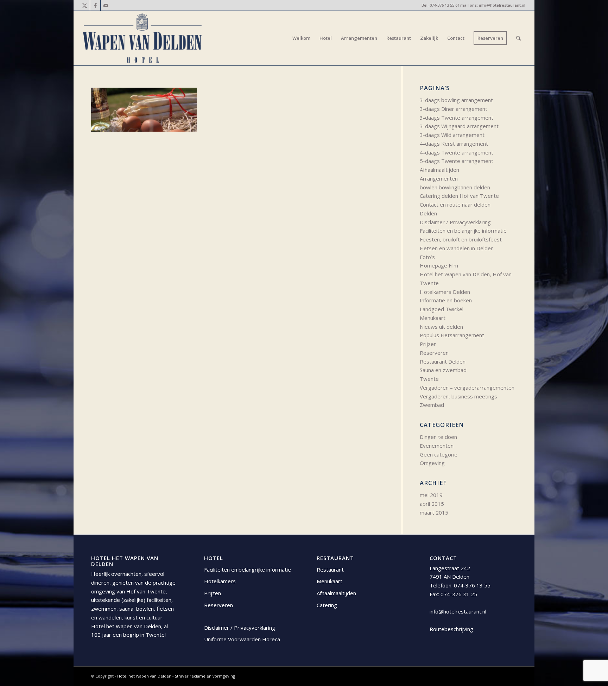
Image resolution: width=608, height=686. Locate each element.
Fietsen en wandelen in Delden (457, 248)
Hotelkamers (220, 581)
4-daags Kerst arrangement (454, 143)
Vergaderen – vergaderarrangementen (467, 387)
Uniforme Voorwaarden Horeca (242, 639)
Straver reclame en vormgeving (205, 676)
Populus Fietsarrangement (452, 335)
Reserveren (434, 352)
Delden (428, 213)
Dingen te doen (438, 436)
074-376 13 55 (442, 5)
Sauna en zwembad (443, 369)
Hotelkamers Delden (445, 291)
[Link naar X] (85, 5)
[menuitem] (301, 38)
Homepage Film (439, 265)
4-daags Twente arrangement (456, 152)
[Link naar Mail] (106, 5)
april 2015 (432, 503)
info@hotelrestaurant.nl (502, 5)
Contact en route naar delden (455, 204)
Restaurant (330, 569)
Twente (429, 378)
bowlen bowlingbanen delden (455, 187)
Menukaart (432, 317)
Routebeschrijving (451, 628)
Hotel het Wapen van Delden (144, 676)
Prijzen (428, 343)
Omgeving (432, 462)
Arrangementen (439, 178)
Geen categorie (438, 454)
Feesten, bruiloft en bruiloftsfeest (461, 239)
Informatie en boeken (446, 300)
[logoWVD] (142, 38)
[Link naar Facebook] (95, 5)
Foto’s (427, 256)
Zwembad (432, 404)
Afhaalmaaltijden (439, 169)
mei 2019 (431, 494)
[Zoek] (518, 38)
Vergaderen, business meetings (458, 396)
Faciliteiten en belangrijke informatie (463, 230)
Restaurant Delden (443, 361)
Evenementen (437, 445)
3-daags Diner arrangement (453, 108)
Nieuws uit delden (441, 326)
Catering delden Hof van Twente (459, 195)
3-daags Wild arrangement (452, 134)
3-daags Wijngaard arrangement (459, 126)
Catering (327, 605)
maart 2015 (434, 512)
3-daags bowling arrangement (456, 99)
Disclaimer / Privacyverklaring (455, 222)
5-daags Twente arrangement (456, 160)
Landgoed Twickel (441, 309)
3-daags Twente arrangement (456, 117)
